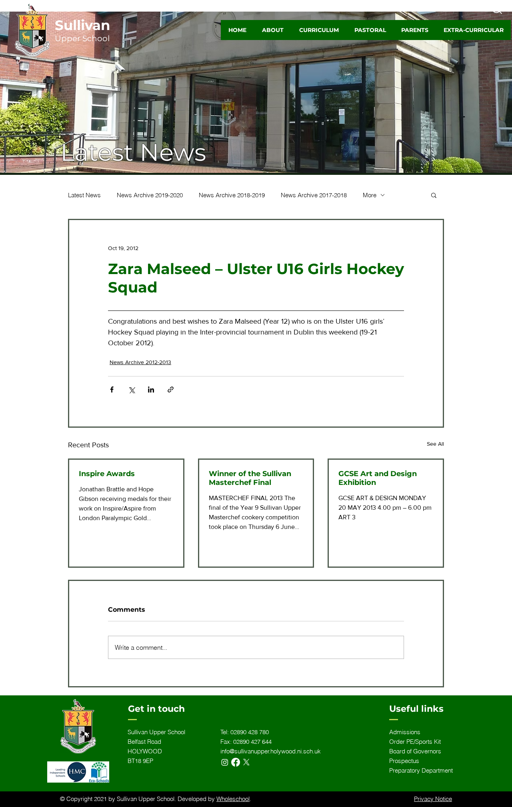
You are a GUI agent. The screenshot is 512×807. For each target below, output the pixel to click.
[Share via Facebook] (112, 389)
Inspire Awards (107, 473)
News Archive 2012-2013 (140, 362)
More (369, 195)
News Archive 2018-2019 (232, 195)
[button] (272, 30)
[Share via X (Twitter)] (131, 389)
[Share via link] (170, 389)
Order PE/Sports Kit (415, 741)
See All (435, 444)
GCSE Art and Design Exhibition (377, 478)
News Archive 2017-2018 (314, 195)
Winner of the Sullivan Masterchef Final (250, 478)
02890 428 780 (249, 732)
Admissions (404, 732)
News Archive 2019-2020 (150, 195)
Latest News (84, 195)
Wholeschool (233, 799)
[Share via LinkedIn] (151, 389)
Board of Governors (415, 751)
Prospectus (404, 761)
